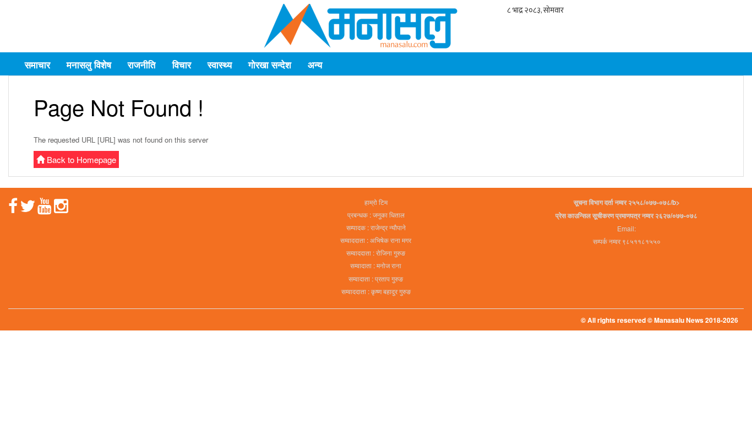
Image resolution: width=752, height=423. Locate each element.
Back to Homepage (80, 159)
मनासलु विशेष (89, 64)
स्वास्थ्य (220, 64)
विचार (181, 64)
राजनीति (142, 64)
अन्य (315, 64)
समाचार (37, 64)
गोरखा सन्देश (269, 64)
